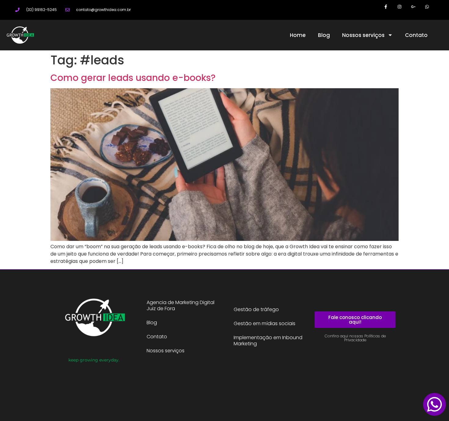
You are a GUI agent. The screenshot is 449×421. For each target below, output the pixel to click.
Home (298, 35)
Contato (416, 35)
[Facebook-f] (386, 7)
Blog (324, 35)
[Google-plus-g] (413, 7)
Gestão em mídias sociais (264, 323)
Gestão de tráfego (256, 309)
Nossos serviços (363, 35)
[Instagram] (400, 7)
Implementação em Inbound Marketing (268, 340)
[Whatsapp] (427, 7)
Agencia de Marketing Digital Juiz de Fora (180, 305)
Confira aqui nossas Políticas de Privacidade (355, 338)
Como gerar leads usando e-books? (133, 77)
